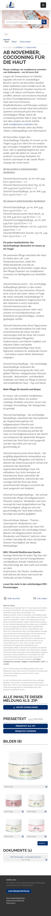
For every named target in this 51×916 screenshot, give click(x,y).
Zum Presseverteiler (18, 891)
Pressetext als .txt (25, 726)
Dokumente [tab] (25, 42)
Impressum (10, 903)
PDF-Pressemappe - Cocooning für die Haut (26, 857)
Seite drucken (13, 598)
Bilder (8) (12, 741)
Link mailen (42, 598)
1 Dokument (30, 47)
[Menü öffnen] (43, 5)
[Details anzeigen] (45, 787)
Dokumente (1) (17, 850)
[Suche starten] (44, 22)
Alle (6, 34)
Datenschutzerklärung (15, 901)
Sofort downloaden (27, 707)
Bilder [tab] (14, 42)
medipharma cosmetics (21, 124)
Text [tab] (7, 42)
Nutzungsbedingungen (15, 898)
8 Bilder (19, 47)
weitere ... (42, 843)
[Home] (10, 5)
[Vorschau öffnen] (25, 765)
